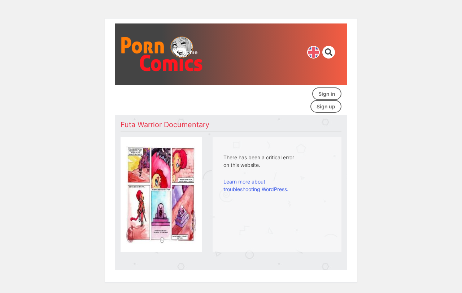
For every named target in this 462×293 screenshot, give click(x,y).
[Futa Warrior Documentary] (161, 194)
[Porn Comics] (162, 54)
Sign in (326, 94)
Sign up (326, 106)
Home (190, 52)
